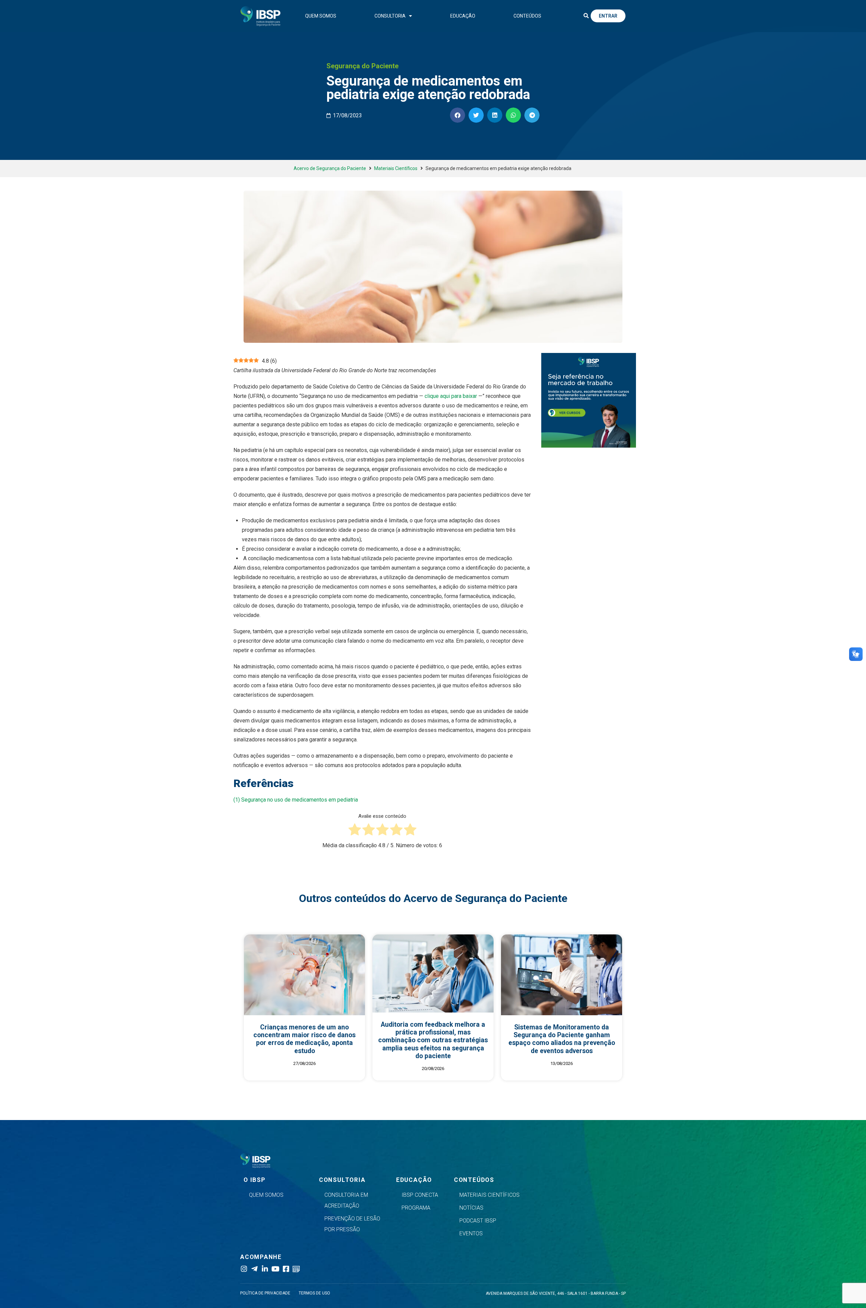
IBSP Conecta (420, 1195)
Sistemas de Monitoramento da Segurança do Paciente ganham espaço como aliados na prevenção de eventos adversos (561, 1039)
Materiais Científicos (395, 168)
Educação (462, 16)
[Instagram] (243, 1269)
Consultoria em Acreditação (346, 1200)
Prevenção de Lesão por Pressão (352, 1224)
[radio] (354, 831)
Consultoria (390, 16)
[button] (586, 16)
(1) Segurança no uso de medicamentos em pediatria (295, 799)
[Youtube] (275, 1269)
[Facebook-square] (285, 1269)
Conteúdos (527, 16)
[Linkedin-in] (264, 1269)
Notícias (471, 1208)
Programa (416, 1208)
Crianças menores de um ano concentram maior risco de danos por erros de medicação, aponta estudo (304, 1039)
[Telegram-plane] (254, 1269)
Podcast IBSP (477, 1220)
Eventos (471, 1233)
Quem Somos (320, 16)
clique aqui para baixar (451, 396)
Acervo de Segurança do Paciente (330, 168)
